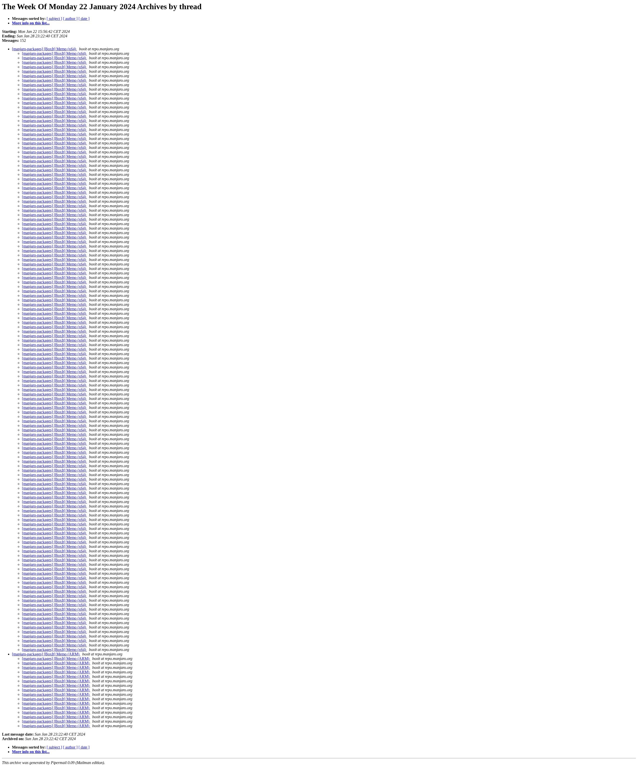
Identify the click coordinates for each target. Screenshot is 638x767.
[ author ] (70, 18)
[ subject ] (54, 18)
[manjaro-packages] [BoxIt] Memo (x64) (44, 49)
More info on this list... (31, 23)
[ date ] (84, 18)
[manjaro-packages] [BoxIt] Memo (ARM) (46, 654)
